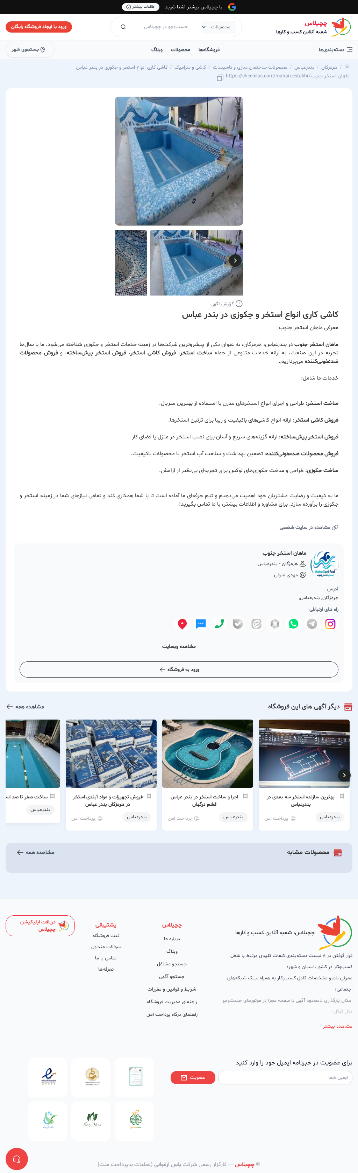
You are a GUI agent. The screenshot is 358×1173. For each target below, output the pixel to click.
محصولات (180, 50)
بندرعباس (304, 67)
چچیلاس (316, 23)
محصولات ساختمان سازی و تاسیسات (250, 67)
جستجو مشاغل (172, 964)
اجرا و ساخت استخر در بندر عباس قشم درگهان (204, 801)
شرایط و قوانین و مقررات (172, 989)
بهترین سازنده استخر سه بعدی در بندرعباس (301, 801)
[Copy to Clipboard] (220, 78)
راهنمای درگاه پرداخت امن (172, 1014)
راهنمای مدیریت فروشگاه (172, 1002)
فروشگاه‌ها (209, 50)
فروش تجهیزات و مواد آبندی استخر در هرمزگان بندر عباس (108, 801)
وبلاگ (157, 50)
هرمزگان (329, 67)
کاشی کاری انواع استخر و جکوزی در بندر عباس (121, 67)
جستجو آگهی (172, 976)
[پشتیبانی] (17, 1159)
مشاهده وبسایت (179, 646)
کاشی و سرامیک (190, 67)
